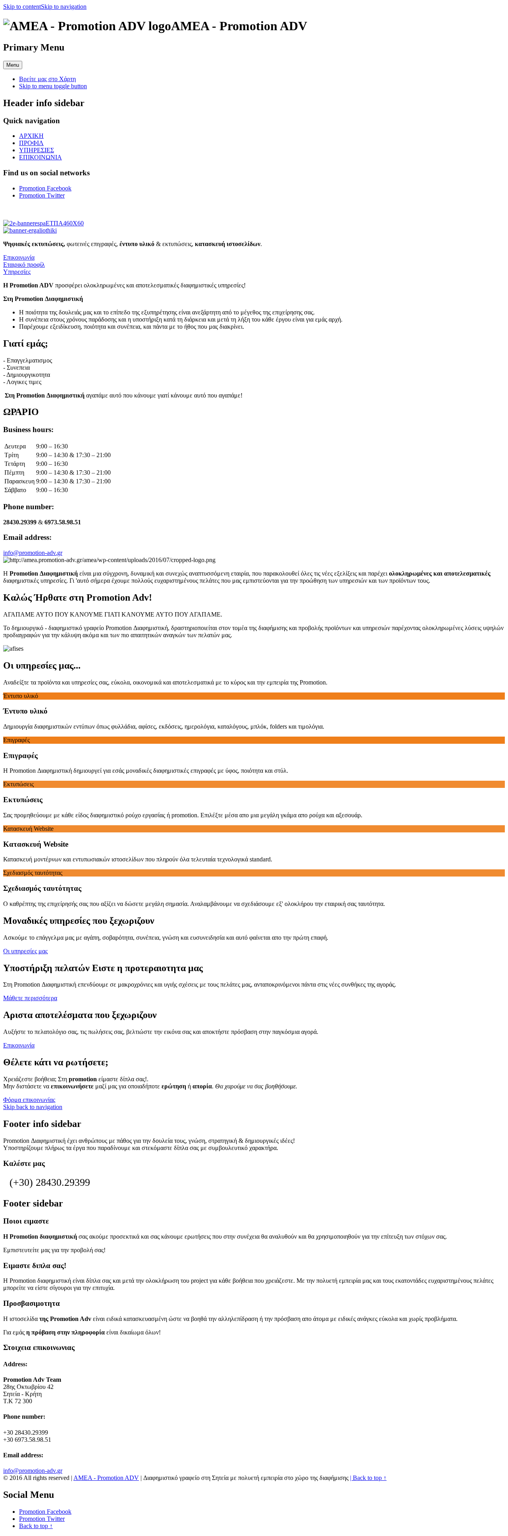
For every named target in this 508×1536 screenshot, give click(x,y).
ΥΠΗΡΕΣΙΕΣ (36, 150)
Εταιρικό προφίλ (24, 264)
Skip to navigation (64, 6)
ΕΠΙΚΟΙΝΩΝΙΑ (40, 157)
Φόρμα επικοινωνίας (29, 1099)
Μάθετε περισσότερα (30, 998)
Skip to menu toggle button (53, 86)
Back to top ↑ (370, 1477)
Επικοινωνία (19, 257)
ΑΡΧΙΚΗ (31, 135)
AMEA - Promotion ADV (106, 1477)
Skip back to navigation (32, 1107)
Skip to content (22, 6)
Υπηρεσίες (17, 271)
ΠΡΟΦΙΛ (31, 143)
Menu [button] (12, 65)
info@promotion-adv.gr (32, 552)
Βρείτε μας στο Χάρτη (47, 79)
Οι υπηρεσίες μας (25, 951)
